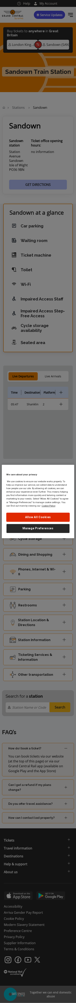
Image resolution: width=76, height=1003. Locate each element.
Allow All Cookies (38, 517)
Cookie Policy (48, 505)
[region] (38, 501)
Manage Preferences (38, 528)
